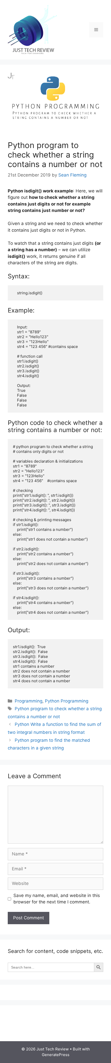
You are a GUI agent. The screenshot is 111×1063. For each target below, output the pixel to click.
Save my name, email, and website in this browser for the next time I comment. (56, 899)
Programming (28, 701)
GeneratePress (55, 1054)
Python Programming (66, 701)
